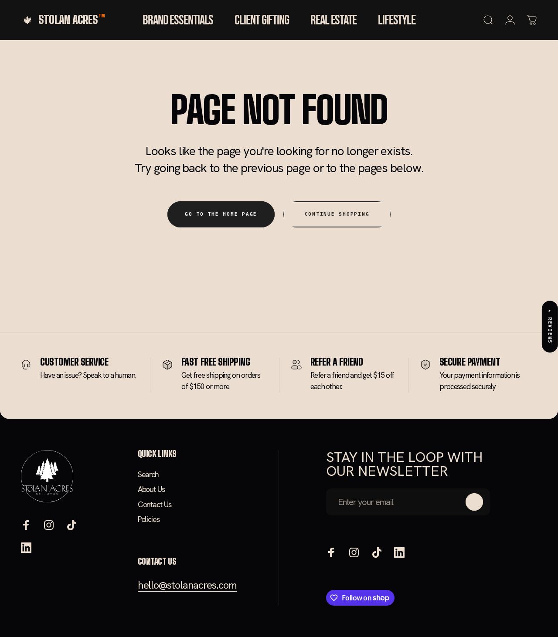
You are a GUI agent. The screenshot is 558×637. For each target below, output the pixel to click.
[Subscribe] (474, 502)
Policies (149, 519)
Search (148, 474)
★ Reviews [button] (550, 326)
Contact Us (154, 504)
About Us (151, 489)
